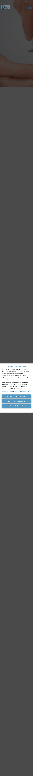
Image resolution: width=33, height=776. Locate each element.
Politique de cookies (7, 391)
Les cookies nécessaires (16, 401)
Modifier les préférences (16, 405)
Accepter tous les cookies (16, 396)
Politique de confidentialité (22, 391)
